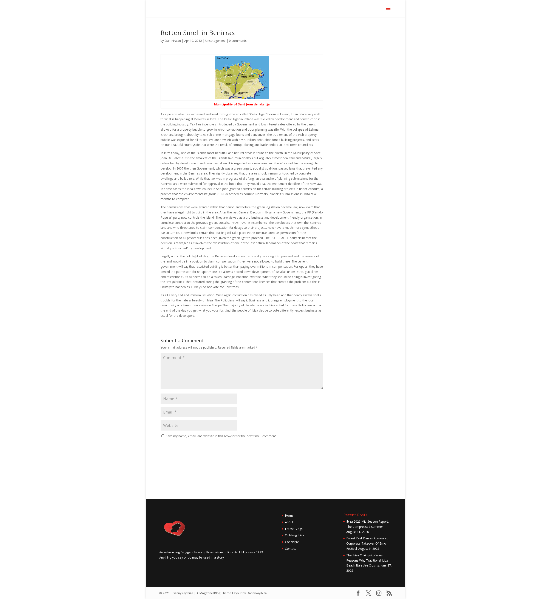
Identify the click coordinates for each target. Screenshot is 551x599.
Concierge (292, 542)
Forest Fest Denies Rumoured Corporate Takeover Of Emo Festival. (367, 543)
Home (289, 515)
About (289, 522)
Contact (290, 549)
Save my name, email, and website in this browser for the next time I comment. (221, 436)
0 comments (238, 41)
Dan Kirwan (173, 41)
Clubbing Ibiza (294, 535)
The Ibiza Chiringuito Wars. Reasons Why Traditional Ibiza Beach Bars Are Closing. (367, 560)
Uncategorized (215, 41)
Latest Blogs (294, 529)
